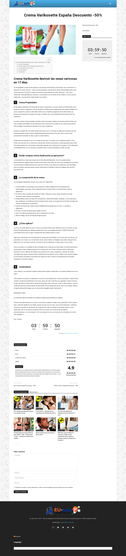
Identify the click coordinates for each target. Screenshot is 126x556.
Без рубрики (17, 408)
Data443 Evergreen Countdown (71, 333)
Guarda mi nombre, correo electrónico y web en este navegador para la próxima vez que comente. (44, 487)
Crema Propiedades (24, 64)
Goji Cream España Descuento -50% (25, 385)
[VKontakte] (68, 527)
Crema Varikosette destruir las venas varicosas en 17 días (33, 62)
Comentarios (22, 72)
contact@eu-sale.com (67, 522)
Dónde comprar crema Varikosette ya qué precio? (31, 66)
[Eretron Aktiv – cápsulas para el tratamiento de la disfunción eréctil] (46, 403)
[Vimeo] (63, 527)
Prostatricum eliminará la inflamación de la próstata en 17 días (66, 413)
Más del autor (34, 392)
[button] (110, 3)
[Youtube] (73, 527)
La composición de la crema (26, 68)
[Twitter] (58, 527)
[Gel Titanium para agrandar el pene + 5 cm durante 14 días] (24, 403)
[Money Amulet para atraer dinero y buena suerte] (46, 424)
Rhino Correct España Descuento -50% (66, 385)
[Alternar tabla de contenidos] (48, 59)
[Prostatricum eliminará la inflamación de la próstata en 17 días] (68, 403)
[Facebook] (53, 527)
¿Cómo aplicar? (23, 70)
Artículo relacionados (21, 392)
